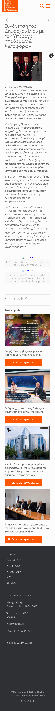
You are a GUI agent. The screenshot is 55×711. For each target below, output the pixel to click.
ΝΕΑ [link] (9, 577)
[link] (51, 55)
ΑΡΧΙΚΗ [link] (11, 554)
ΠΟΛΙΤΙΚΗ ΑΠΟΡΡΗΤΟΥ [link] (19, 630)
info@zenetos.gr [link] (15, 623)
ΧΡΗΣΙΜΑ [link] (12, 583)
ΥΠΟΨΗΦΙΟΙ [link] (13, 565)
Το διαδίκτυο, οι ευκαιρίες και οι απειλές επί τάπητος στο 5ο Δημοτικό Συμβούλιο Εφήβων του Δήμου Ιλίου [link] (27, 528)
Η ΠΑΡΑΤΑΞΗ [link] (14, 571)
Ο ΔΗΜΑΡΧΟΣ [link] (15, 560)
